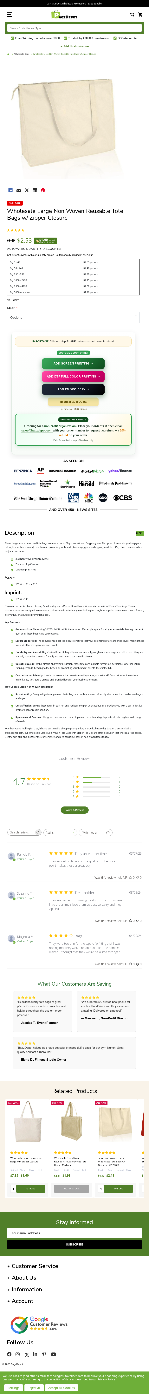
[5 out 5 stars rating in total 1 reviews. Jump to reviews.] (19, 1152)
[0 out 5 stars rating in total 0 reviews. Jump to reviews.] (63, 1152)
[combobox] (74, 28)
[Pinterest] (43, 190)
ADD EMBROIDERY (73, 389)
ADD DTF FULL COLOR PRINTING (73, 376)
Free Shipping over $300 (75, 3)
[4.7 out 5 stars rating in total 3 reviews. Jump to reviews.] (16, 230)
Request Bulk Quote (73, 401)
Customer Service (35, 1266)
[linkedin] (35, 1354)
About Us (24, 1278)
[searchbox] (21, 832)
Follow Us (20, 1342)
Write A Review (75, 810)
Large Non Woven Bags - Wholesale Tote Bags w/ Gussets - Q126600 (24, 1162)
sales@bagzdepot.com (37, 430)
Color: (12, 308)
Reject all (34, 1388)
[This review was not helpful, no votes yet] (137, 877)
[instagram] (18, 1354)
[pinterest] (44, 1354)
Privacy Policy (106, 1379)
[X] (26, 190)
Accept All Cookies (61, 1388)
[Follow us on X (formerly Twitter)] (27, 1354)
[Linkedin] (34, 190)
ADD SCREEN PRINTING (73, 363)
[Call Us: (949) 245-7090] (132, 14)
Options (30, 1188)
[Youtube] (54, 1354)
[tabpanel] (72, 1148)
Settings (14, 1388)
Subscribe (74, 1244)
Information (27, 1289)
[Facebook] (10, 190)
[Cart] (140, 14)
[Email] (18, 190)
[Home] (8, 54)
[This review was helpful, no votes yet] (130, 877)
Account (22, 1301)
